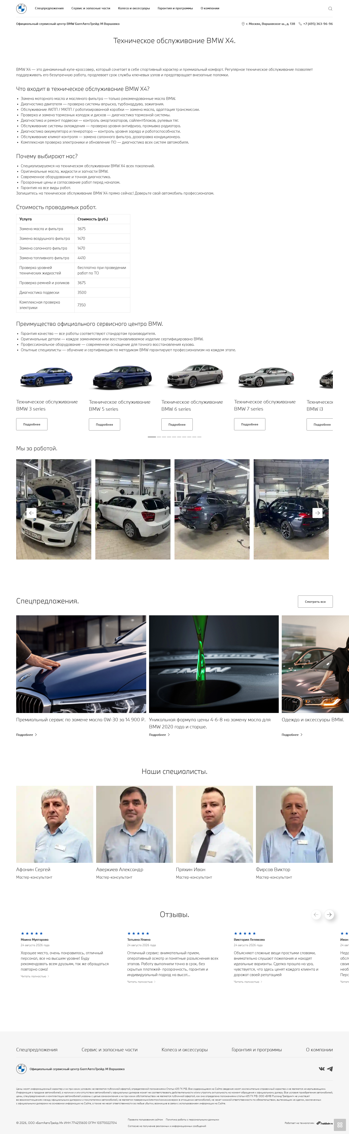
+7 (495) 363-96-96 (318, 24)
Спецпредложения (49, 8)
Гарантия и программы (175, 8)
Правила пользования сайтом (145, 1119)
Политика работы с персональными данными (192, 1119)
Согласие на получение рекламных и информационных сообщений (167, 1126)
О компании (210, 8)
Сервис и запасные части (90, 8)
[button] (31, 513)
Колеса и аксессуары (134, 8)
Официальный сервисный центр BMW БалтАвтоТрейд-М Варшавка (68, 24)
